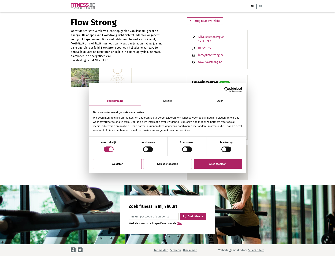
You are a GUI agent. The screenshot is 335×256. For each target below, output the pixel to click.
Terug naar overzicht (206, 20)
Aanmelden (161, 250)
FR (260, 6)
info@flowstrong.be (211, 55)
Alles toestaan (217, 163)
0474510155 (205, 48)
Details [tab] (167, 100)
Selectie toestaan (167, 163)
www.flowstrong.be (210, 62)
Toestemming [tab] (115, 100)
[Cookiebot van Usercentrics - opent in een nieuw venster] (227, 89)
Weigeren (117, 163)
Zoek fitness (195, 216)
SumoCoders (256, 250)
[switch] (148, 149)
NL (252, 6)
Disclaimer (190, 250)
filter (179, 223)
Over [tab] (220, 100)
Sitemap (175, 250)
